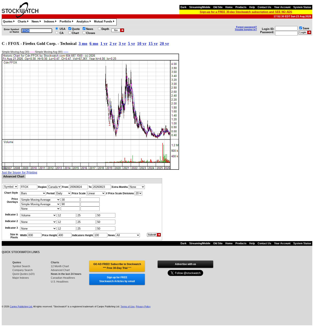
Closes (90, 33)
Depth (105, 29)
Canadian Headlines (63, 277)
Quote (76, 29)
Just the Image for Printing (19, 172)
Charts (23, 22)
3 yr (122, 43)
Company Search (22, 270)
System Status (302, 7)
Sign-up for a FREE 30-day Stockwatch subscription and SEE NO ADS (246, 11)
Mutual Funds (104, 22)
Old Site (218, 7)
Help (252, 7)
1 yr (103, 43)
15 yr (153, 43)
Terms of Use (127, 306)
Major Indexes (20, 277)
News (36, 22)
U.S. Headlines (59, 281)
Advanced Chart (60, 270)
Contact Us (264, 7)
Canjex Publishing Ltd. (21, 306)
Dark (183, 7)
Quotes (8, 22)
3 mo (83, 43)
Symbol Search (21, 266)
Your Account (282, 7)
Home (229, 7)
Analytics (83, 22)
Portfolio (66, 22)
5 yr (131, 43)
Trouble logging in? (246, 29)
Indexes (50, 22)
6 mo (94, 43)
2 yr (113, 43)
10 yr (141, 43)
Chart (75, 33)
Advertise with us (185, 264)
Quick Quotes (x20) (23, 273)
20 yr (164, 43)
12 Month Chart (60, 266)
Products (241, 7)
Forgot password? (246, 27)
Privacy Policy (143, 306)
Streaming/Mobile (199, 7)
